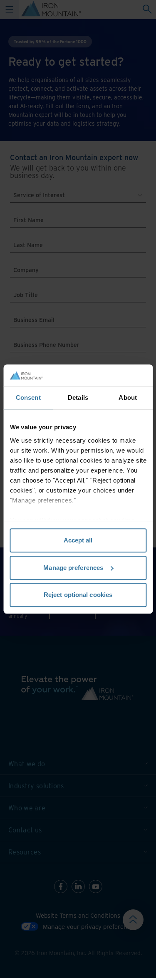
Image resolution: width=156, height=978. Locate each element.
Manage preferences (73, 567)
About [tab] (128, 397)
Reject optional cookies (78, 594)
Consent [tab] (28, 397)
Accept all (78, 540)
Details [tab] (78, 397)
